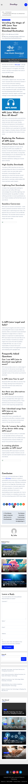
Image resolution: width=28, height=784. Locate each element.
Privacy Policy (17, 781)
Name (3, 621)
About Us (3, 781)
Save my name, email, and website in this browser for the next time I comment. (12, 642)
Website (4, 633)
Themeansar (14, 779)
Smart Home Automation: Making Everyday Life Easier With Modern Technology (13, 728)
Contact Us (24, 781)
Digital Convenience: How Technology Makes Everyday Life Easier (13, 742)
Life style (6, 752)
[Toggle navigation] (2, 5)
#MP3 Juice (5, 36)
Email (3, 627)
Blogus (21, 777)
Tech (5, 709)
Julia (7, 34)
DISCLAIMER (10, 781)
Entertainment (6, 19)
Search (4, 654)
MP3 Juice (17, 64)
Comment (4, 601)
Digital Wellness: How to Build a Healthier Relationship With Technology (13, 757)
